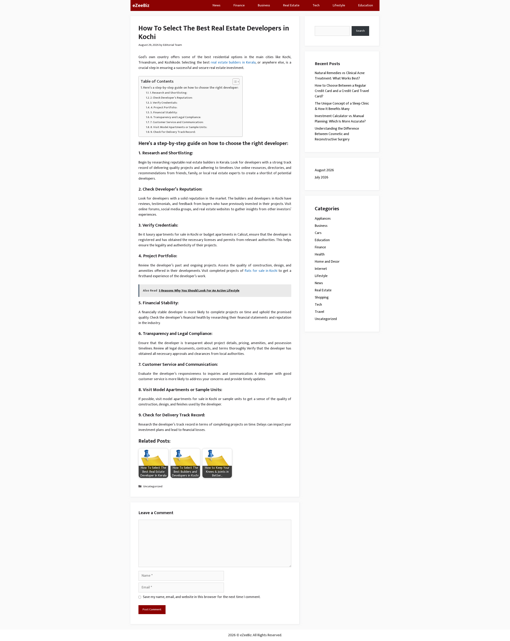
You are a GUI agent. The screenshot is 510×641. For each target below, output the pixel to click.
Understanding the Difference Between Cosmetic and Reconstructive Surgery (337, 134)
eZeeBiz (140, 5)
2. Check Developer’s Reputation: (171, 97)
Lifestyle (339, 5)
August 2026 (324, 170)
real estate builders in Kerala (233, 63)
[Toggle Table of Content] (234, 81)
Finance (239, 5)
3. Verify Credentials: (163, 102)
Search (360, 30)
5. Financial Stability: (163, 112)
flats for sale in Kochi (261, 271)
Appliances (323, 219)
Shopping (322, 297)
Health (320, 254)
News (216, 5)
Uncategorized (152, 486)
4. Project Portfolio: (164, 107)
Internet (321, 269)
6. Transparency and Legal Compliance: (175, 117)
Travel (319, 312)
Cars (318, 233)
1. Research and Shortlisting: (168, 92)
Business (264, 5)
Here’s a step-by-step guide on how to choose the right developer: (190, 87)
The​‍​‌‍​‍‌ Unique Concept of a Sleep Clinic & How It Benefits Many (342, 106)
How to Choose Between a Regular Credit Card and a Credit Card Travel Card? (342, 91)
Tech (316, 5)
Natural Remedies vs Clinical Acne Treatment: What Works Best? (340, 75)
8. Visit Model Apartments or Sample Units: (178, 127)
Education (365, 5)
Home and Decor (327, 262)
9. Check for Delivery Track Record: (172, 132)
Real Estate (291, 5)
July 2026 (321, 177)
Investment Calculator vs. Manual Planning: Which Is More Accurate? (340, 118)
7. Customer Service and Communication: (176, 122)
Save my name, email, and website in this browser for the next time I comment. (201, 597)
